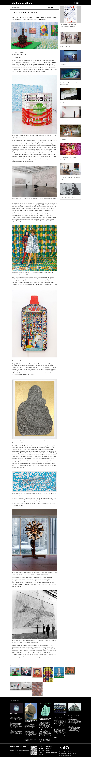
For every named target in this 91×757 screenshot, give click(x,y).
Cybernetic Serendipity (51, 752)
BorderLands (63, 139)
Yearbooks (48, 748)
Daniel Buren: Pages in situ (67, 121)
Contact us (48, 754)
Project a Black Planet (65, 46)
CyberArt (41, 754)
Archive (41, 748)
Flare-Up (62, 103)
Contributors (49, 750)
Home (40, 746)
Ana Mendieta (63, 64)
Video (40, 752)
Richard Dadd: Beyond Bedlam (68, 197)
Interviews (41, 750)
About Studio (49, 746)
